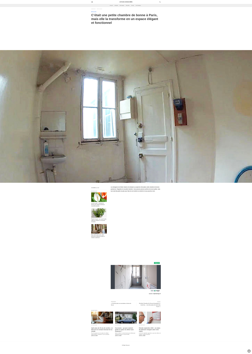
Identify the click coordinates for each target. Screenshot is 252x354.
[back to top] (249, 351)
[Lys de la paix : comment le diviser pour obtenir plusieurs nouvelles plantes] (99, 197)
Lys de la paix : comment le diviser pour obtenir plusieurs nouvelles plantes (98, 205)
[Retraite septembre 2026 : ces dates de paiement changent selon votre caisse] (150, 318)
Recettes (128, 5)
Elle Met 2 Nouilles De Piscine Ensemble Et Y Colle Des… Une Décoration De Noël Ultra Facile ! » (149, 305)
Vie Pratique (138, 5)
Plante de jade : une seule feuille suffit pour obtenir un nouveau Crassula (98, 220)
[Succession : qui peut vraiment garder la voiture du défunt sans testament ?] (126, 318)
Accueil (111, 5)
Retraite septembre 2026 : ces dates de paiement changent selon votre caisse (149, 329)
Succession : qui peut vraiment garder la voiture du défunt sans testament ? (124, 329)
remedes (116, 5)
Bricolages (122, 5)
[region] (126, 35)
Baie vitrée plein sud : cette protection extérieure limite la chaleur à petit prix (98, 236)
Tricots (132, 5)
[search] (160, 2)
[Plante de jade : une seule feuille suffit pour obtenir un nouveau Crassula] (99, 213)
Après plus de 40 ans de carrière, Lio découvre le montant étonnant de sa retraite (102, 329)
